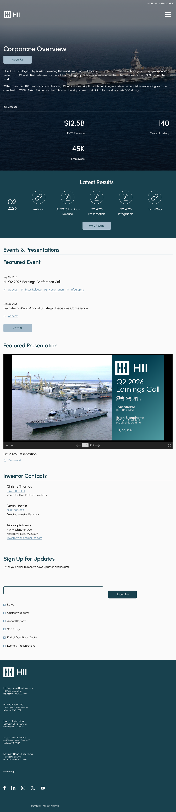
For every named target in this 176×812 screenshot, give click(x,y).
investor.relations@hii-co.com (24, 538)
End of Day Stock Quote (22, 637)
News (10, 604)
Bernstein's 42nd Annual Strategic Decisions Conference (45, 308)
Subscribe (122, 594)
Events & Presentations (21, 645)
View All (17, 328)
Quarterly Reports (18, 612)
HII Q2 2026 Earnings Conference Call (31, 282)
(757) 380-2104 (16, 491)
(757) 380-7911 (15, 510)
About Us (17, 59)
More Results (96, 225)
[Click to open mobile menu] (168, 14)
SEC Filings (13, 629)
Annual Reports (16, 621)
